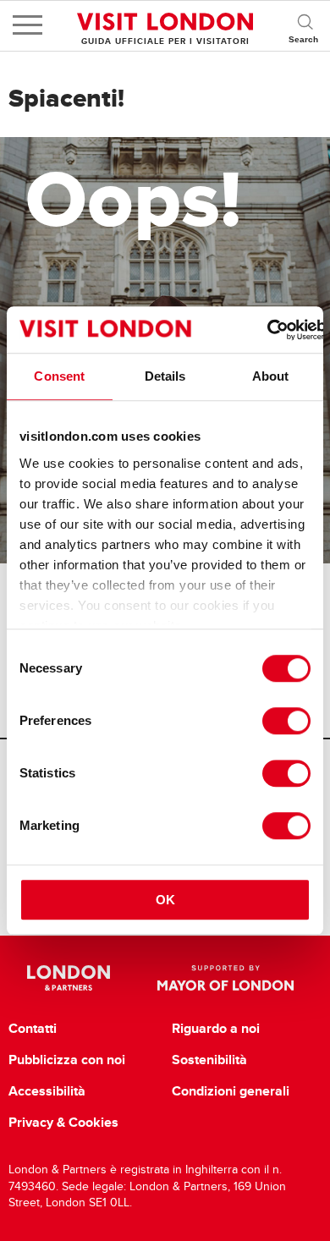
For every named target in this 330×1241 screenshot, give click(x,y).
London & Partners (68, 978)
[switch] (286, 720)
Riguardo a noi (216, 1028)
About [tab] (270, 376)
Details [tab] (165, 376)
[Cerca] (304, 25)
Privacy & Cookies (63, 1122)
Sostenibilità (209, 1060)
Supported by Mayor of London (225, 978)
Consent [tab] (59, 376)
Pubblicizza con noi (66, 1060)
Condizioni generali (230, 1091)
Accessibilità (46, 1091)
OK (165, 899)
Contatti (32, 1028)
